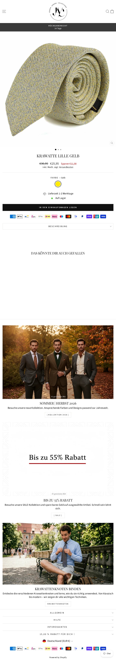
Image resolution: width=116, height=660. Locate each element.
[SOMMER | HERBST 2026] (58, 362)
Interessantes (57, 627)
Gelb (58, 184)
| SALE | (58, 515)
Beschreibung (58, 226)
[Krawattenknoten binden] (58, 554)
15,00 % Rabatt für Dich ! (57, 634)
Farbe (58, 177)
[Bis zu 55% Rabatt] (58, 459)
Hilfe (57, 619)
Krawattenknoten (58, 604)
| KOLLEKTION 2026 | (58, 415)
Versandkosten (66, 167)
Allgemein (57, 612)
